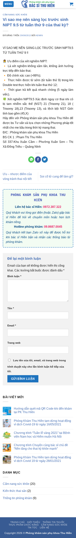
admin (39, 35)
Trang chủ (17, 522)
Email (11, 325)
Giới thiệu (33, 522)
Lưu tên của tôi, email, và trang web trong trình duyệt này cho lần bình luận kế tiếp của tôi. (36, 366)
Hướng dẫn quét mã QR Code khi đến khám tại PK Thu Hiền (43, 410)
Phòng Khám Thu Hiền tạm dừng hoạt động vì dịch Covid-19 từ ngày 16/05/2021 (42, 422)
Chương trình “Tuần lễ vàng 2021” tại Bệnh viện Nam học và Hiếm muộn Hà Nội (42, 434)
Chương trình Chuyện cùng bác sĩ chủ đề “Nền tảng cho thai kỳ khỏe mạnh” (41, 447)
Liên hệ (44, 527)
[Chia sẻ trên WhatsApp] (31, 159)
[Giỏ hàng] (71, 4)
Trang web (13, 342)
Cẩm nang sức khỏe (15, 15)
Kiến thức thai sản (15, 490)
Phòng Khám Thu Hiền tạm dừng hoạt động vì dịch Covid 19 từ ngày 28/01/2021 (42, 459)
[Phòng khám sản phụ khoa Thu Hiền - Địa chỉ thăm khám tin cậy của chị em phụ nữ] (38, 4)
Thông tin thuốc (54, 522)
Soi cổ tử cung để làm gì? (56, 176)
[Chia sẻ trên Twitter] (45, 159)
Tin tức (32, 527)
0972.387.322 (52, 206)
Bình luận (14, 276)
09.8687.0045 (53, 226)
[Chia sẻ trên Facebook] (38, 159)
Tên (10, 308)
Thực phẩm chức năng (24, 525)
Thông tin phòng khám (17, 498)
